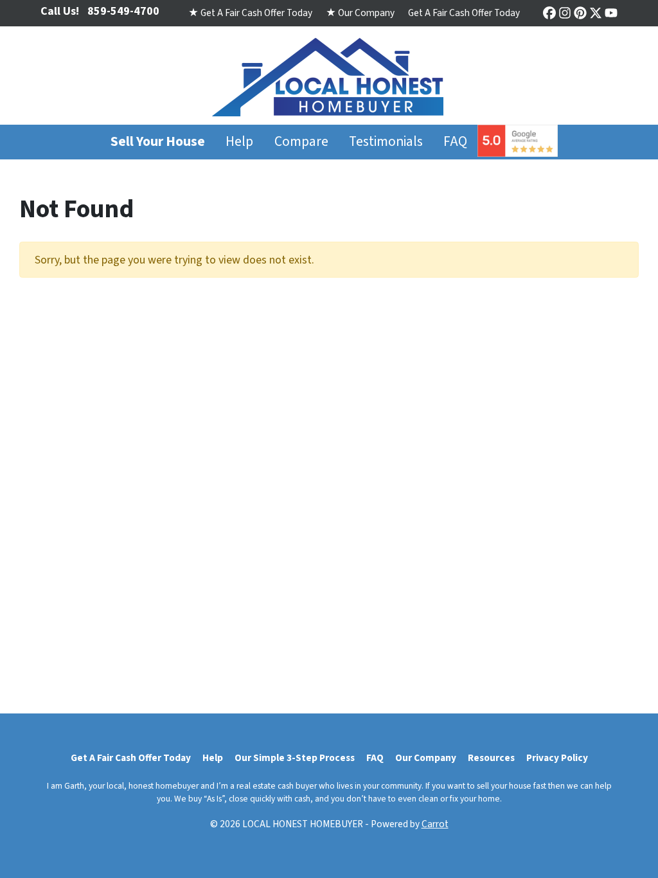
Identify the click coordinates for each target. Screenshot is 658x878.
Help (239, 142)
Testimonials (386, 142)
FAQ (455, 142)
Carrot (435, 824)
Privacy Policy (557, 758)
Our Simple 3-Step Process (295, 758)
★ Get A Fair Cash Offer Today (250, 13)
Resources (491, 758)
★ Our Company (360, 13)
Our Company (425, 758)
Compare (301, 142)
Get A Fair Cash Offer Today (464, 13)
